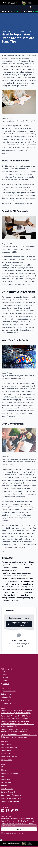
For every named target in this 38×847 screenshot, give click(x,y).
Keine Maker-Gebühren (10, 757)
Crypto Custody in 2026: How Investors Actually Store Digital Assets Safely (16, 730)
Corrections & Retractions (11, 795)
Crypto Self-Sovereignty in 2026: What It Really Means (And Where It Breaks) (16, 717)
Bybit (5, 671)
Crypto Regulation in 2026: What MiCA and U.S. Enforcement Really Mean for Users (19, 736)
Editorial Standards (8, 792)
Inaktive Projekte (7, 783)
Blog (2, 776)
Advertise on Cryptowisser (11, 798)
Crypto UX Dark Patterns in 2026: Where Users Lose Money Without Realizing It (16, 711)
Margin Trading (6, 754)
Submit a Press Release (10, 801)
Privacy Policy (18, 833)
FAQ (2, 767)
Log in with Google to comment (20, 624)
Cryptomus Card (9, 691)
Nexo (5, 681)
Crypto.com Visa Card (11, 703)
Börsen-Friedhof (7, 779)
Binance (6, 677)
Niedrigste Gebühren (9, 747)
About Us (4, 786)
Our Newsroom (7, 789)
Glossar (4, 770)
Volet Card (7, 700)
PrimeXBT (7, 674)
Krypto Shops (6, 760)
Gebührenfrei (6, 750)
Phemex (6, 684)
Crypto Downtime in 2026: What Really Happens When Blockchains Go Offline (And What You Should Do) (17, 723)
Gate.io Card (7, 697)
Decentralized (6, 744)
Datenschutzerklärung (9, 773)
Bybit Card (7, 694)
